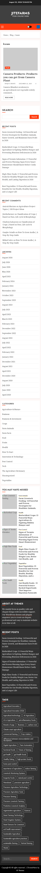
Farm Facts (6, 433)
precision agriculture (22, 782)
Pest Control (7, 461)
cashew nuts (32, 725)
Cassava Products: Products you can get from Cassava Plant (20, 77)
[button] (2, 27)
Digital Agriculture (10, 745)
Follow (38, 26)
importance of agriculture (12, 768)
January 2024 (7, 286)
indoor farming (30, 768)
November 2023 (9, 291)
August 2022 (7, 338)
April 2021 (6, 371)
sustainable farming (10, 843)
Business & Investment (11, 419)
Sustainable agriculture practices (15, 838)
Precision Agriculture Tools (13, 792)
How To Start (7, 452)
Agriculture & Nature (11, 409)
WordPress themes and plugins (19, 614)
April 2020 (6, 395)
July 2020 (6, 385)
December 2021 (8, 361)
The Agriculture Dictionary (13, 471)
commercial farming (10, 734)
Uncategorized (8, 475)
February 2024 (8, 281)
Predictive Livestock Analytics (14, 806)
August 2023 (7, 305)
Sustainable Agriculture (11, 834)
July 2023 (6, 309)
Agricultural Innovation (11, 706)
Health (5, 447)
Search (7, 110)
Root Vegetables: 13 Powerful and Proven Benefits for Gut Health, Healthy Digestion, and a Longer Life (20, 189)
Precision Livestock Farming (13, 801)
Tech (4, 466)
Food (7, 68)
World (5, 848)
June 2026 (6, 267)
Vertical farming (26, 843)
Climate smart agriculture (12, 729)
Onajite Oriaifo (10, 84)
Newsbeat (7, 782)
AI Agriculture (29, 715)
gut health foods (20, 754)
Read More (9, 98)
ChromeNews (32, 867)
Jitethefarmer (8, 214)
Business (5, 414)
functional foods (9, 750)
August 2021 (7, 366)
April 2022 (6, 347)
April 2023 (6, 314)
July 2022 (6, 342)
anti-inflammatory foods (27, 720)
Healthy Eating (8, 759)
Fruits (4, 442)
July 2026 (6, 262)
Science (27, 810)
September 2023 (9, 300)
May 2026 (6, 272)
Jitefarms (20, 13)
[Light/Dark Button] (29, 27)
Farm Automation (26, 745)
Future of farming (25, 750)
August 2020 (7, 380)
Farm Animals (8, 428)
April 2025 (6, 276)
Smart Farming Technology (13, 815)
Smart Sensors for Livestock (13, 824)
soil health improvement (12, 829)
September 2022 (9, 333)
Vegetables (6, 480)
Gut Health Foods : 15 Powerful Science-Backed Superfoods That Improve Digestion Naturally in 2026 (28, 589)
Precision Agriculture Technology (15, 787)
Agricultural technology (11, 715)
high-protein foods (24, 759)
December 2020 (8, 376)
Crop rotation (26, 734)
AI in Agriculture (9, 720)
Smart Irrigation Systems (12, 820)
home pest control (10, 764)
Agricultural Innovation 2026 (13, 711)
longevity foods (9, 778)
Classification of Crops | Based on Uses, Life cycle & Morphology (19, 225)
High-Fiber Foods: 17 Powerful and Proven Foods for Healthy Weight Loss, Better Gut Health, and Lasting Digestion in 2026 (20, 177)
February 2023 (8, 324)
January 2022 (7, 357)
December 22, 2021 (25, 84)
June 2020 (6, 390)
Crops (4, 423)
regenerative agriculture (12, 810)
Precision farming (9, 796)
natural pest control (25, 778)
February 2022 (8, 352)
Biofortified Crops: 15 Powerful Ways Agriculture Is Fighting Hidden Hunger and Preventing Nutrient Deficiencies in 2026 (20, 150)
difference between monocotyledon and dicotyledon (18, 740)
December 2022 (8, 328)
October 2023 (7, 295)
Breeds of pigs (8, 725)
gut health (7, 754)
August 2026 (7, 257)
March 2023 (7, 319)
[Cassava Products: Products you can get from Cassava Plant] (20, 59)
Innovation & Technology (12, 457)
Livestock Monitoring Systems (14, 773)
